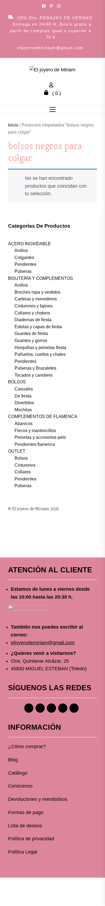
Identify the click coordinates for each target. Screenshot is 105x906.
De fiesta (23, 396)
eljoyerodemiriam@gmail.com (50, 47)
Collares (23, 472)
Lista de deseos (25, 825)
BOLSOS (17, 382)
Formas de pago (25, 812)
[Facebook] (28, 708)
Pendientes (25, 264)
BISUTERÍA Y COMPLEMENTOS (40, 278)
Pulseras (23, 271)
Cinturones (25, 465)
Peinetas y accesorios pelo (40, 437)
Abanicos (24, 423)
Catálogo (17, 773)
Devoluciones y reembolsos (37, 799)
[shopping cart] (47, 93)
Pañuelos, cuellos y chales (40, 354)
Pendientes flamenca (35, 444)
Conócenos (20, 786)
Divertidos (24, 402)
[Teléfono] (62, 708)
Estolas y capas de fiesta (38, 326)
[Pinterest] (51, 708)
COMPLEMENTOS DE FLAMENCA (42, 416)
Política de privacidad (31, 838)
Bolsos (21, 458)
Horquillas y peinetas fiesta (40, 347)
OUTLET (16, 451)
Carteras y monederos (36, 299)
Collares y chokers (32, 313)
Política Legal (22, 852)
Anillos (21, 250)
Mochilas (23, 409)
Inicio (13, 125)
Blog (13, 759)
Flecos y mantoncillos (35, 430)
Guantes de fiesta (31, 333)
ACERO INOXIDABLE (29, 243)
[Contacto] (74, 708)
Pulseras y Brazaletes (35, 368)
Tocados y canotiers (33, 375)
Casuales (24, 389)
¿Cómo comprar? (27, 746)
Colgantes (24, 257)
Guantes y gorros (31, 340)
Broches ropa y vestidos (37, 292)
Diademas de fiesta (33, 319)
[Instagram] (40, 708)
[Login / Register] (52, 85)
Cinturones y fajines (33, 306)
